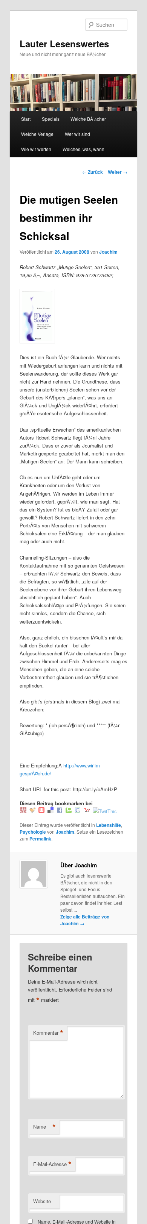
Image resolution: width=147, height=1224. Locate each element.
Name (44, 1127)
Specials (51, 118)
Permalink (40, 838)
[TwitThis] (105, 811)
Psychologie (33, 831)
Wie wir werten (36, 149)
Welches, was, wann (83, 149)
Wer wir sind (77, 134)
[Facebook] (60, 811)
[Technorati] (69, 811)
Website (42, 1201)
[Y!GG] (32, 811)
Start (26, 118)
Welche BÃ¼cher (88, 118)
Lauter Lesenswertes (64, 43)
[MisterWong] (23, 811)
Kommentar (48, 1033)
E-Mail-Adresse (52, 1164)
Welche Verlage (37, 134)
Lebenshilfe (108, 825)
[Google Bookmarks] (78, 811)
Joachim (108, 251)
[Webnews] (41, 811)
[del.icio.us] (50, 811)
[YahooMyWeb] (87, 811)
